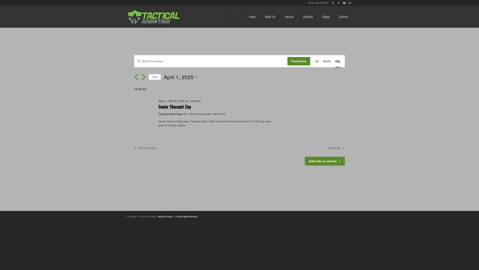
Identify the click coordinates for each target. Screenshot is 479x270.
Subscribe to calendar (323, 161)
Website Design (165, 216)
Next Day (334, 148)
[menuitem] (252, 17)
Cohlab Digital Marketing (186, 216)
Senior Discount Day (174, 106)
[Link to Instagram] (350, 3)
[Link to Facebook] (338, 3)
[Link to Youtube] (344, 3)
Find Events (298, 61)
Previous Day (148, 148)
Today (155, 76)
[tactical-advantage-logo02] (153, 17)
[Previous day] (136, 77)
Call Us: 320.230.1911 (318, 2)
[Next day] (143, 77)
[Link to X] (333, 3)
